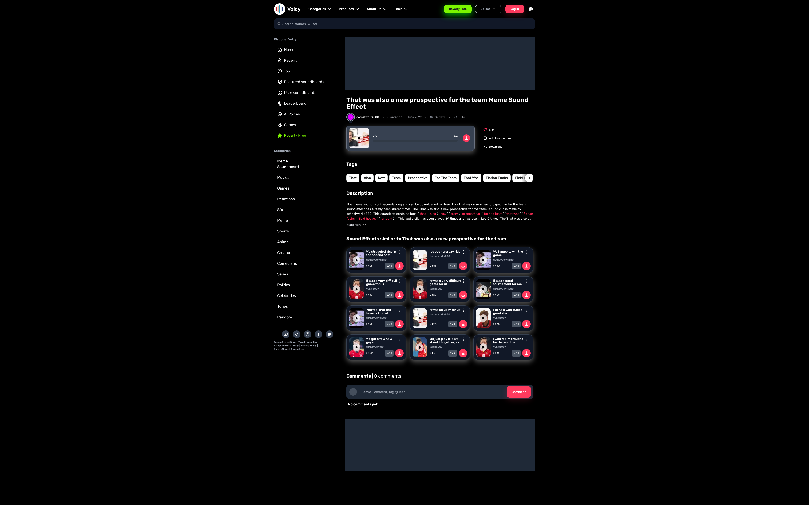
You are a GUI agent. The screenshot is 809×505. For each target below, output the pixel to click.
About (285, 349)
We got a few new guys (379, 340)
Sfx (280, 209)
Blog (276, 349)
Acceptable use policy (286, 345)
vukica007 (372, 288)
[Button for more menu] (400, 252)
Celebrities (286, 295)
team (396, 178)
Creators (284, 252)
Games (290, 125)
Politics (283, 285)
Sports (283, 231)
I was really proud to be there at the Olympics (508, 340)
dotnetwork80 (375, 346)
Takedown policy (307, 342)
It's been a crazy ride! (445, 251)
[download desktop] (466, 138)
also (367, 178)
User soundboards (300, 92)
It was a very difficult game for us (381, 282)
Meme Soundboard (288, 164)
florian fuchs (497, 178)
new (381, 178)
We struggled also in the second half (381, 253)
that (353, 178)
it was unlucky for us (445, 309)
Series (282, 274)
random (387, 218)
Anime (282, 242)
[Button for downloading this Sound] (399, 266)
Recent (290, 60)
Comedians (287, 263)
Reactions (286, 199)
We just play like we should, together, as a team (446, 340)
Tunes (282, 306)
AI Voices (292, 114)
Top (287, 71)
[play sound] (359, 138)
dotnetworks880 (376, 259)
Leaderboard (295, 103)
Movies (283, 177)
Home (289, 49)
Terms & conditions (285, 342)
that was (471, 178)
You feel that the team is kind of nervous (378, 311)
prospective (417, 178)
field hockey (368, 218)
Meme (282, 220)
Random (284, 317)
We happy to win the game (508, 253)
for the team (446, 178)
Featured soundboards (304, 82)
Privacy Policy (308, 345)
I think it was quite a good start (508, 311)
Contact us (297, 349)
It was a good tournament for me (507, 282)
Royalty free (295, 135)
